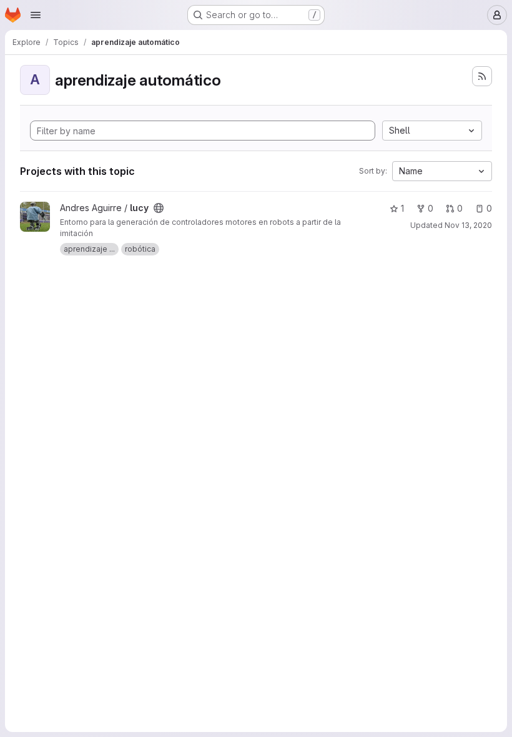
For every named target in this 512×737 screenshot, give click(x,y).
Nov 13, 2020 (468, 225)
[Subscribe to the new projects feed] (482, 76)
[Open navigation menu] (36, 15)
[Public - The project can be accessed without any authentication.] (159, 208)
